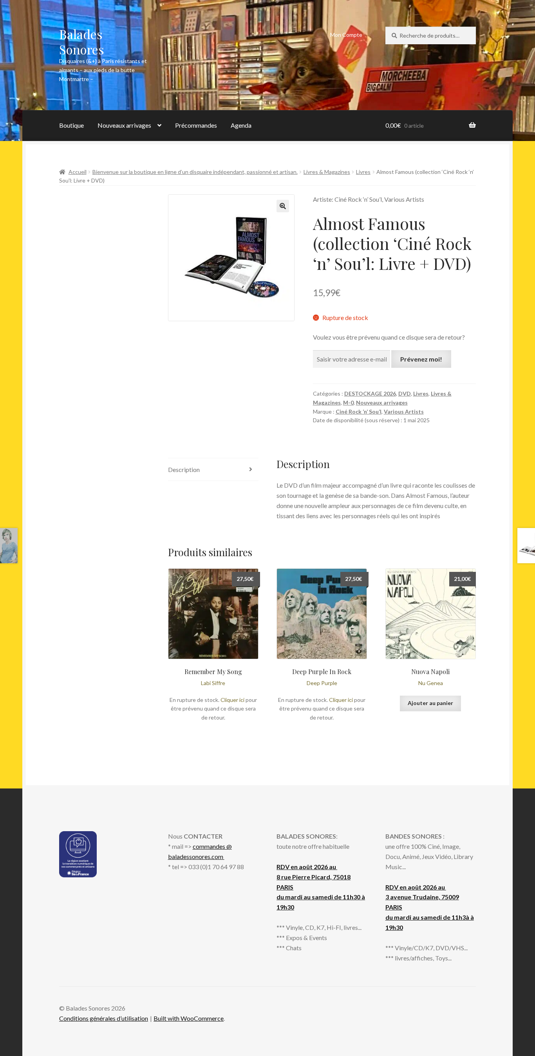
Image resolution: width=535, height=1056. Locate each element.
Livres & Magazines (327, 171)
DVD (404, 393)
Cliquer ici (232, 699)
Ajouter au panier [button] (430, 703)
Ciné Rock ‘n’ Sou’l (358, 411)
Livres (363, 171)
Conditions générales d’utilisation (103, 1018)
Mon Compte (346, 34)
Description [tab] (184, 469)
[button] (283, 206)
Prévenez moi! (421, 359)
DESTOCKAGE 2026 (370, 393)
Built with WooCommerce (189, 1018)
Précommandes (196, 125)
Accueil (78, 171)
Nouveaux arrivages (124, 125)
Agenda (241, 125)
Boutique (71, 125)
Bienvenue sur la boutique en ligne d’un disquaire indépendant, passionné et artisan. (195, 171)
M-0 (348, 402)
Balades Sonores (81, 41)
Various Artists (404, 411)
